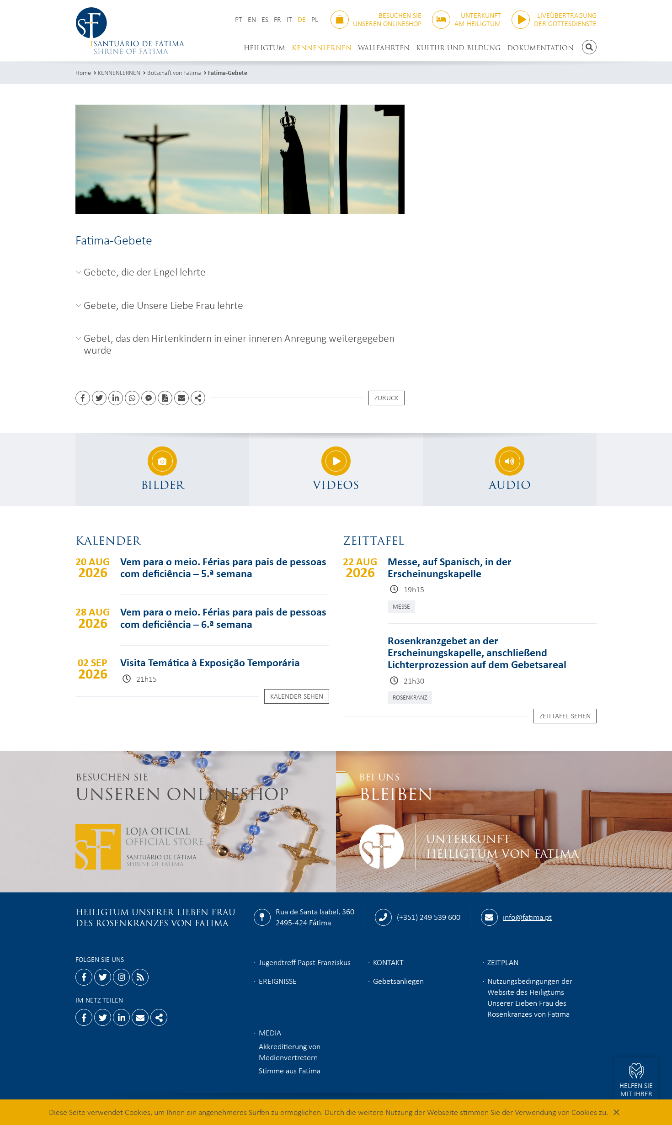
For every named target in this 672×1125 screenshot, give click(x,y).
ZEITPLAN (502, 961)
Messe (401, 606)
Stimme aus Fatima (289, 1070)
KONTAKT (388, 961)
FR (277, 19)
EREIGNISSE (278, 980)
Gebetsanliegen (398, 980)
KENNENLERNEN (322, 48)
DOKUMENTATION (540, 48)
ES (264, 19)
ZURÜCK (386, 398)
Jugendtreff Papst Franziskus (305, 961)
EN (252, 19)
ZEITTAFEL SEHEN (565, 716)
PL (314, 19)
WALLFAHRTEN (384, 48)
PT (238, 19)
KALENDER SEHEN (296, 696)
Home (83, 72)
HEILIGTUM (264, 48)
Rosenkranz (410, 697)
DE (302, 19)
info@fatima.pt (527, 916)
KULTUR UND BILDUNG (458, 48)
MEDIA (270, 1032)
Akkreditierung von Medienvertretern (289, 1051)
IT (289, 19)
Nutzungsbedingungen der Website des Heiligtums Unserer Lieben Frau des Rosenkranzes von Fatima (529, 997)
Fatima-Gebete (227, 72)
